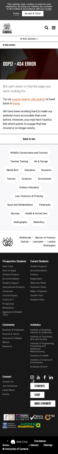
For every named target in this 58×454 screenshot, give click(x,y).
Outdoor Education (29, 187)
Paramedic (45, 205)
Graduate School (38, 366)
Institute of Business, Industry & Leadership (41, 331)
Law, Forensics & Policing (29, 196)
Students (39, 386)
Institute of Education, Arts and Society (41, 338)
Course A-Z (8, 299)
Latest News (8, 390)
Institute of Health (39, 355)
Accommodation (10, 278)
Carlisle (25, 242)
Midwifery (38, 222)
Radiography (20, 222)
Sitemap (47, 445)
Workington (49, 245)
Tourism (11, 179)
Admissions (8, 308)
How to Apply (9, 270)
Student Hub (36, 295)
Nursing (15, 213)
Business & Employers (13, 330)
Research (7, 346)
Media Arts (12, 170)
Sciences (27, 179)
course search (21, 99)
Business (46, 170)
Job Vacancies (9, 386)
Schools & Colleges (12, 338)
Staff (37, 395)
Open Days (7, 266)
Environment (44, 179)
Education (30, 170)
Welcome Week (38, 283)
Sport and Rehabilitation (20, 205)
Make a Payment (38, 291)
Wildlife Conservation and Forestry (29, 153)
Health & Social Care (36, 213)
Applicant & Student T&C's (12, 313)
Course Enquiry (9, 295)
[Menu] (49, 28)
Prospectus (8, 304)
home (16, 103)
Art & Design (41, 161)
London (51, 242)
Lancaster (38, 242)
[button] (19, 442)
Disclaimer (40, 441)
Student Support (10, 283)
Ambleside (25, 238)
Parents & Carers (10, 334)
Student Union (37, 299)
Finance (34, 274)
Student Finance (10, 274)
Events (5, 394)
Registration (36, 278)
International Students (13, 287)
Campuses (7, 291)
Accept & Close (33, 13)
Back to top (29, 139)
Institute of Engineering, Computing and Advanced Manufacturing (42, 347)
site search (38, 99)
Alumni (5, 342)
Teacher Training (19, 161)
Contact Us (8, 381)
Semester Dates (38, 287)
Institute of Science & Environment (41, 361)
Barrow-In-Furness (45, 238)
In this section (28, 39)
